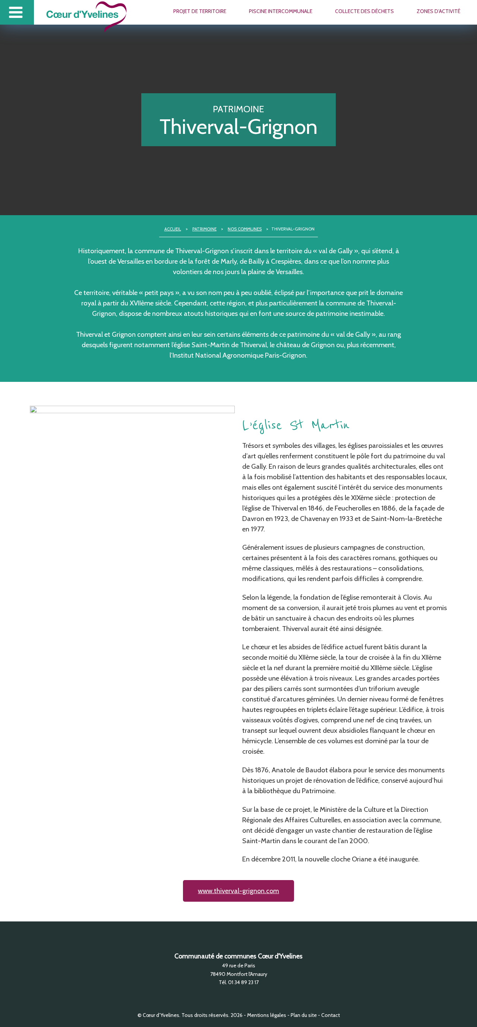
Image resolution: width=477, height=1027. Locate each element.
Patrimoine (204, 229)
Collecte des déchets (364, 11)
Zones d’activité (438, 11)
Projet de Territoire (199, 11)
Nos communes (245, 229)
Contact (330, 1015)
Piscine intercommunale (280, 11)
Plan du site (304, 1015)
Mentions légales (266, 1015)
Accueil (172, 229)
